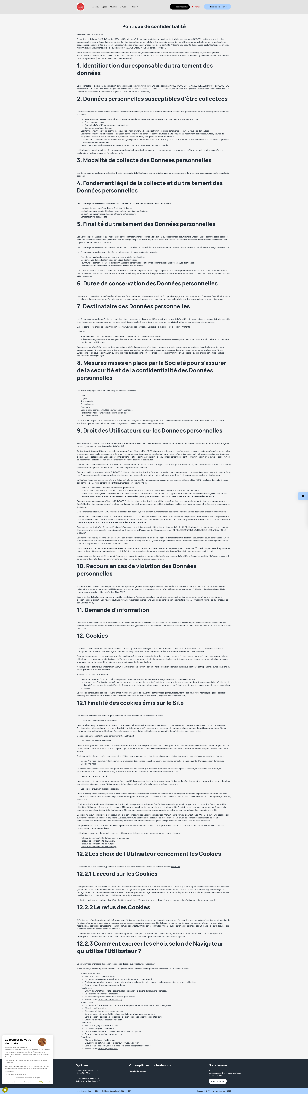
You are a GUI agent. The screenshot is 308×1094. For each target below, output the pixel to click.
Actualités (124, 7)
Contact (135, 7)
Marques (113, 7)
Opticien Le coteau (137, 1071)
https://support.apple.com (110, 1034)
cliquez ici (175, 866)
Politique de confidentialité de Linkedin (97, 841)
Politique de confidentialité (113, 1091)
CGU (96, 1091)
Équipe (104, 7)
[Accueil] (80, 6)
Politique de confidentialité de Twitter (97, 843)
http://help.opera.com (108, 1048)
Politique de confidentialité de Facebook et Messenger (105, 838)
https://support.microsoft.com (111, 985)
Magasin (95, 7)
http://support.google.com (110, 1019)
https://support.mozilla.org (110, 999)
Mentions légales (84, 1091)
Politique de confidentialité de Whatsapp (98, 846)
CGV (129, 1091)
